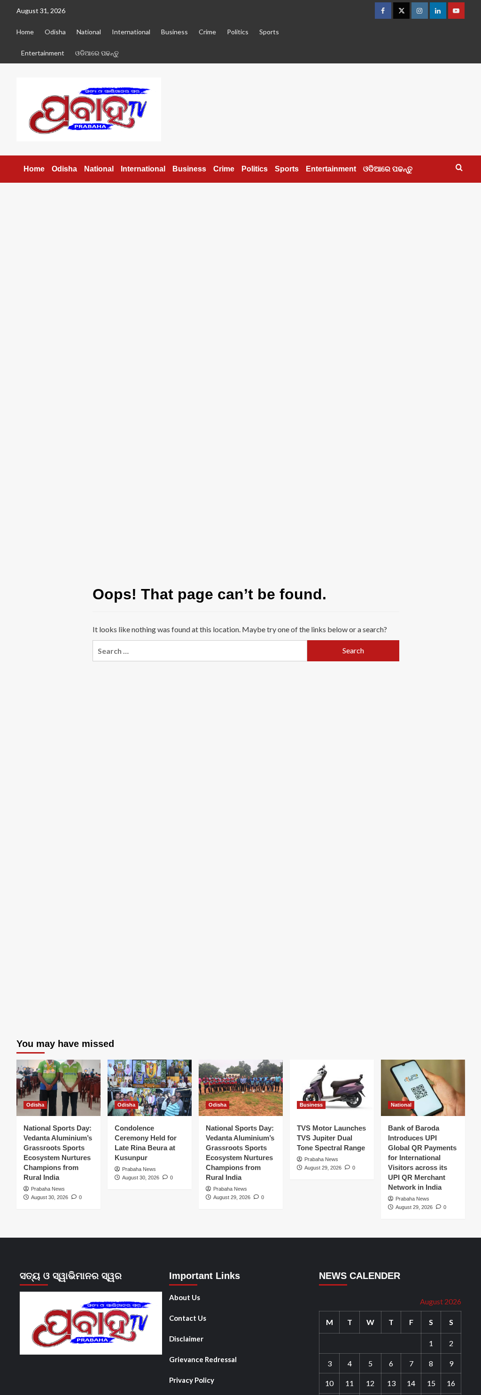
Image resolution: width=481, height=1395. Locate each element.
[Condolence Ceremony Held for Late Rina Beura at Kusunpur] (150, 1088)
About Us (184, 1297)
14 (411, 1383)
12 (370, 1383)
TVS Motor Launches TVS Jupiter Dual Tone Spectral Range (331, 1138)
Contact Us (187, 1318)
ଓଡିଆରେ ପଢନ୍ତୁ (97, 53)
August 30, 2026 (49, 1197)
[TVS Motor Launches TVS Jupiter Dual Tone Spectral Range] (332, 1088)
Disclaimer (186, 1338)
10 (329, 1383)
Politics (237, 32)
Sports (269, 32)
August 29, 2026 (231, 1197)
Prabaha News (48, 1189)
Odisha (55, 32)
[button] (459, 167)
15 (431, 1383)
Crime (207, 32)
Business (174, 32)
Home (25, 32)
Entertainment (42, 53)
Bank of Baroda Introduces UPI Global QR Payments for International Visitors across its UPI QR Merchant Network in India (422, 1157)
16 (451, 1383)
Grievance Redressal (203, 1359)
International (131, 32)
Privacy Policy (191, 1380)
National (89, 32)
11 (349, 1383)
